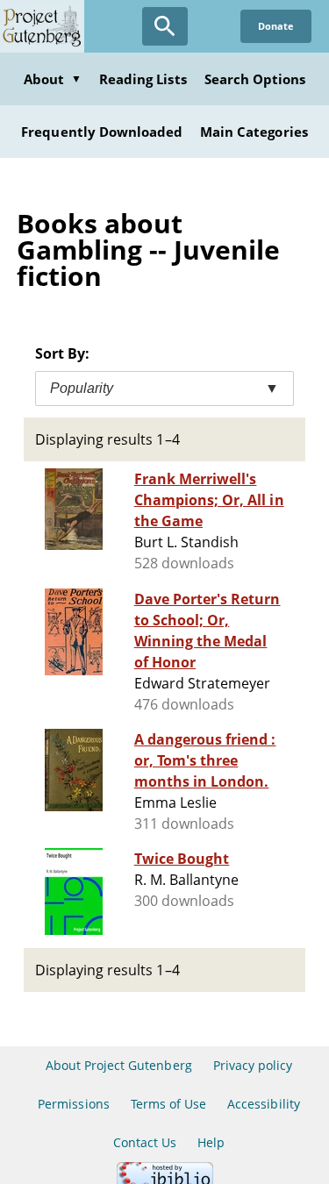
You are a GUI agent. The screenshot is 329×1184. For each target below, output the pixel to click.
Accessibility (263, 1103)
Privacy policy (253, 1065)
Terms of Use (168, 1103)
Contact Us (144, 1142)
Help (211, 1142)
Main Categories (254, 131)
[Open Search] (165, 26)
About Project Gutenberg (119, 1065)
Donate (276, 25)
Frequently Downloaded (101, 131)
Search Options (255, 79)
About (53, 79)
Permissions (73, 1103)
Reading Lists (143, 79)
